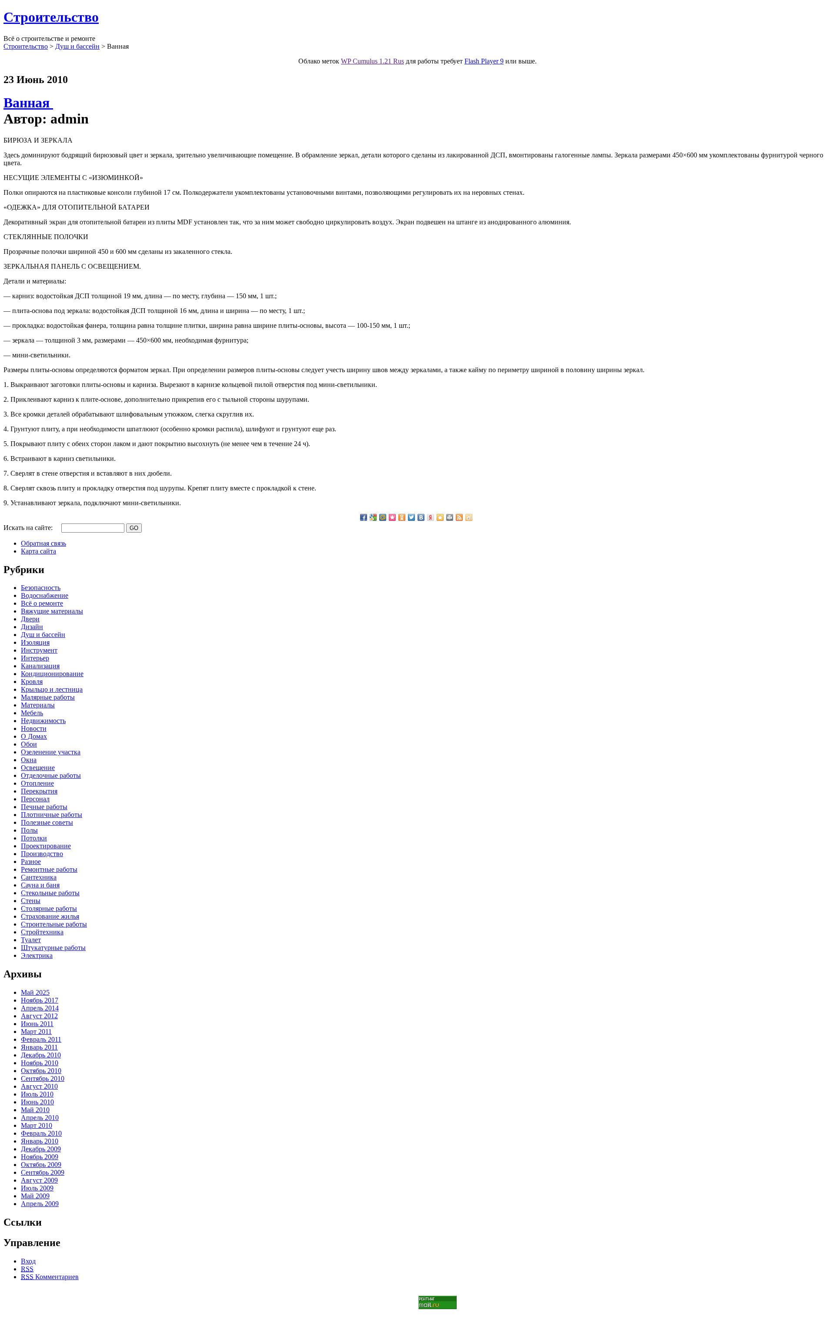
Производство (42, 853)
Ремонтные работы (49, 869)
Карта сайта (38, 551)
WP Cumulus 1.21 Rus (372, 61)
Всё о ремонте (42, 603)
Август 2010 (39, 1086)
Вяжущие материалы (52, 611)
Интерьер (35, 658)
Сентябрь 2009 (42, 1172)
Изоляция (35, 642)
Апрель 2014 (40, 1008)
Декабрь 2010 (41, 1055)
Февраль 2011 (41, 1039)
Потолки (34, 838)
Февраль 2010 (41, 1133)
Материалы (38, 705)
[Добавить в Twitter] (411, 517)
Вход (28, 1261)
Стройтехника (42, 932)
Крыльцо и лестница (52, 689)
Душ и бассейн (77, 46)
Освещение (38, 767)
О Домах (34, 736)
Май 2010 (35, 1109)
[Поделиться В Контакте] (421, 517)
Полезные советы (47, 822)
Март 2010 (36, 1125)
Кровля (32, 681)
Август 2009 (39, 1180)
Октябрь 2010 (41, 1070)
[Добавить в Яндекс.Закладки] (430, 517)
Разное (31, 861)
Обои (29, 744)
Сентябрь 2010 (42, 1078)
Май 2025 (35, 992)
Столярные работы (49, 908)
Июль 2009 (37, 1188)
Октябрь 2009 (41, 1164)
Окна (29, 759)
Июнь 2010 (37, 1102)
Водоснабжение (44, 595)
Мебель (32, 713)
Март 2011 (36, 1031)
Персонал (35, 799)
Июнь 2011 (37, 1023)
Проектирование (46, 846)
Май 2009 (35, 1196)
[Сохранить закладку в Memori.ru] (392, 517)
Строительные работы (54, 924)
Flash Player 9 (484, 61)
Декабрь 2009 (41, 1149)
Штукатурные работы (53, 947)
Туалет (31, 939)
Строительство (51, 17)
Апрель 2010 (40, 1117)
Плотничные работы (51, 814)
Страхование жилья (50, 916)
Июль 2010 (37, 1094)
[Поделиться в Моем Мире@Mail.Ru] (382, 517)
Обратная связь (43, 543)
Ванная (28, 102)
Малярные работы (48, 697)
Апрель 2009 (40, 1203)
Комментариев (50, 1276)
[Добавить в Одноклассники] (401, 517)
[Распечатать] (449, 517)
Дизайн (32, 626)
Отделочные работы (51, 775)
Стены (30, 900)
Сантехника (39, 877)
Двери (30, 619)
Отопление (37, 783)
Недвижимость (43, 720)
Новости (34, 728)
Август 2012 (39, 1016)
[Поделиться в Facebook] (363, 517)
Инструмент (39, 650)
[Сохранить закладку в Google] (373, 517)
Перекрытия (39, 791)
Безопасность (40, 587)
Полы (29, 830)
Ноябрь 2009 (39, 1156)
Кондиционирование (52, 673)
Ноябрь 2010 (39, 1063)
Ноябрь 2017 (39, 1000)
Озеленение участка (50, 752)
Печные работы (44, 806)
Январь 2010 (39, 1141)
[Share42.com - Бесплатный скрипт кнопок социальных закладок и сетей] (468, 517)
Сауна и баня (40, 885)
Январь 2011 (39, 1047)
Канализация (40, 666)
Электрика (37, 955)
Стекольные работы (50, 893)
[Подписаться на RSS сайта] (459, 517)
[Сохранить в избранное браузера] (440, 517)
